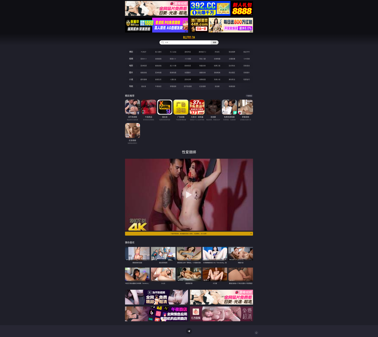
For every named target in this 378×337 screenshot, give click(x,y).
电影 (131, 65)
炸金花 (217, 52)
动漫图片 (188, 72)
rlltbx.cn (189, 37)
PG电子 (143, 52)
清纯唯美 (217, 72)
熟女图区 (232, 72)
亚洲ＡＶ (143, 59)
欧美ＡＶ (173, 59)
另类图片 (246, 72)
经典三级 (217, 66)
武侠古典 (188, 79)
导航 (131, 86)
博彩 (131, 52)
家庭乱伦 (158, 79)
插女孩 (143, 86)
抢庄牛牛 (246, 52)
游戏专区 (188, 52)
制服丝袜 (202, 66)
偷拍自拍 (158, 66)
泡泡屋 (217, 86)
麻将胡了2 (202, 52)
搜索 (214, 42)
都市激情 (143, 79)
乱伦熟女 (232, 66)
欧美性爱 (188, 66)
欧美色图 (173, 72)
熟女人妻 (202, 59)
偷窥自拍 (143, 72)
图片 (131, 72)
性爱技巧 (246, 79)
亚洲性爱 (143, 66)
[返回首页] (256, 332)
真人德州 (158, 52)
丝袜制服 (217, 59)
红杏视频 (202, 86)
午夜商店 (158, 86)
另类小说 (217, 79)
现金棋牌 (232, 52)
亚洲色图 (158, 72)
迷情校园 (202, 79)
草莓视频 (173, 86)
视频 (131, 58)
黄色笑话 (232, 79)
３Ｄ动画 (188, 59)
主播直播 (232, 59)
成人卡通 (173, 66)
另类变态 (246, 66)
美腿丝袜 (202, 72)
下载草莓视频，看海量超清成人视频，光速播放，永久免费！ (189, 234)
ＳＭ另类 (246, 59)
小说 (131, 79)
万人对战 (173, 52)
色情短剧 (232, 86)
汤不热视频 (188, 86)
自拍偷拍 (158, 59)
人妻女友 (173, 79)
